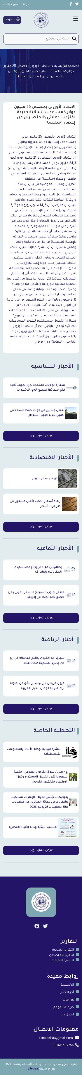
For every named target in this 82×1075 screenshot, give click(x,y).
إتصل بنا (67, 1015)
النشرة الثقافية (62, 960)
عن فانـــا (68, 1000)
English (9, 20)
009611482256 (63, 1046)
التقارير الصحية (63, 950)
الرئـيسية (67, 985)
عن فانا (25, 5)
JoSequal (33, 1069)
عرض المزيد (44, 436)
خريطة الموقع (63, 1007)
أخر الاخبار (67, 992)
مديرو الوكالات (11, 5)
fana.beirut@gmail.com (56, 1038)
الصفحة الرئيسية (67, 66)
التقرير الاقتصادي (61, 955)
